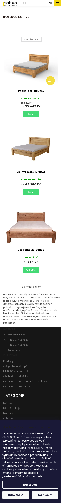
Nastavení (30, 484)
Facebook (14, 350)
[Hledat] (24, 3)
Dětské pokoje (11, 408)
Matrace (8, 413)
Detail (31, 114)
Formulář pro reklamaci (17, 386)
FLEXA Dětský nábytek (15, 371)
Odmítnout (16, 495)
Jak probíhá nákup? (15, 366)
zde (40, 476)
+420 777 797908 (18, 339)
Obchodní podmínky (15, 376)
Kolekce (8, 418)
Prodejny (8, 361)
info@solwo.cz (16, 334)
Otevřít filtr (31, 39)
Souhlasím (44, 495)
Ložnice (7, 403)
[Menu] (57, 3)
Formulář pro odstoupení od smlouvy (25, 381)
